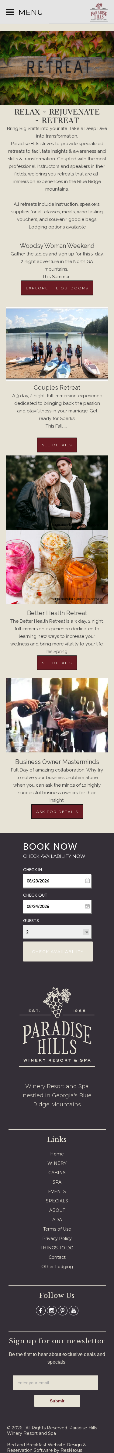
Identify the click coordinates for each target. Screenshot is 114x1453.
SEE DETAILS (57, 445)
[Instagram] (52, 1310)
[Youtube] (73, 1310)
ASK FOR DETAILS (57, 811)
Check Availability (58, 951)
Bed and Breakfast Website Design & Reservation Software (46, 1447)
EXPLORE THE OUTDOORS (57, 287)
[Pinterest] (62, 1310)
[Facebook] (41, 1310)
